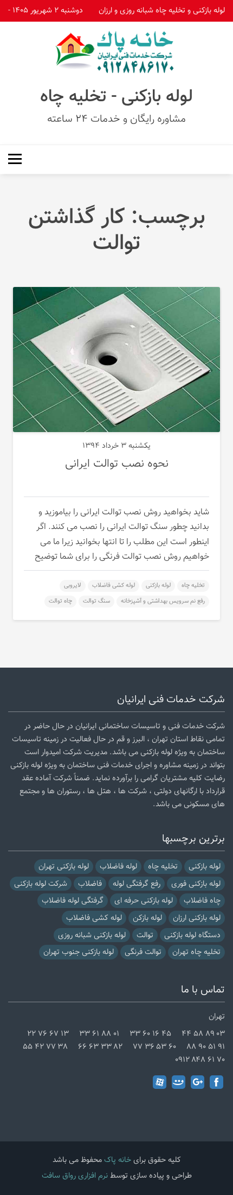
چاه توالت (60, 601)
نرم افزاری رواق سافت (75, 1176)
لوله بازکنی (158, 585)
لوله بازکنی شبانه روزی (92, 935)
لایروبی (72, 585)
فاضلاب (90, 884)
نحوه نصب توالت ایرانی (117, 464)
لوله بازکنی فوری (196, 884)
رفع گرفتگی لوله (136, 884)
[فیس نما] (178, 1082)
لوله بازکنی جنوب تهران (78, 952)
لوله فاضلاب (118, 866)
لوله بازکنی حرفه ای (143, 900)
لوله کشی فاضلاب (113, 585)
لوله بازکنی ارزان (197, 918)
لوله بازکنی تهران (63, 866)
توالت (145, 935)
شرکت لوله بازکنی (40, 884)
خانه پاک (117, 1160)
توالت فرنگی (143, 952)
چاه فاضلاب (202, 900)
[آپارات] (159, 1082)
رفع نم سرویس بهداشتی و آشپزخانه (163, 601)
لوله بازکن (147, 918)
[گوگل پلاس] (197, 1082)
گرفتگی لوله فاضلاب (72, 900)
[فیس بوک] (216, 1082)
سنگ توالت (96, 601)
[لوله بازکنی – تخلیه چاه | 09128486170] (116, 52)
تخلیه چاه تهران (196, 952)
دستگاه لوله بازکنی (192, 935)
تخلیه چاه (193, 585)
